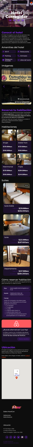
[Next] (29, 86)
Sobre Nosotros (7, 417)
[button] (31, 2)
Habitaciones (7, 415)
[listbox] (19, 2)
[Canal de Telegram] (22, 437)
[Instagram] (6, 437)
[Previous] (4, 86)
